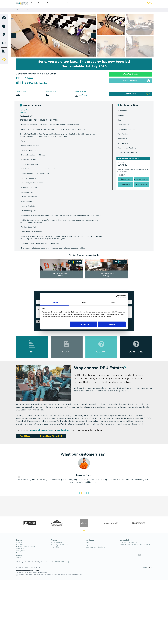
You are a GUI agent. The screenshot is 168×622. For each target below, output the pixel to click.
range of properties (41, 430)
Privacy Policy (20, 550)
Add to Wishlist (130, 94)
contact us (63, 430)
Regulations (89, 545)
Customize (82, 324)
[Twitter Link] (139, 555)
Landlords (57, 2)
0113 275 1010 (59, 562)
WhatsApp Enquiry (130, 74)
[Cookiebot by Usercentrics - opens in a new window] (117, 296)
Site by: (145, 567)
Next (153, 474)
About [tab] (113, 302)
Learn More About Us (50, 436)
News (63, 2)
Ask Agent (82, 95)
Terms (18, 553)
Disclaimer (19, 555)
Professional (41, 2)
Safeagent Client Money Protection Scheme (135, 544)
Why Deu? (19, 544)
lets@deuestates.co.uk (73, 562)
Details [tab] (84, 302)
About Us (19, 542)
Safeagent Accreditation (128, 542)
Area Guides (55, 547)
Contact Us (70, 2)
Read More (25, 436)
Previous (14, 474)
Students (33, 2)
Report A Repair (56, 542)
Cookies (18, 557)
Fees (87, 542)
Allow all (112, 324)
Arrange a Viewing (130, 80)
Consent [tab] (55, 302)
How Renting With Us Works (25, 546)
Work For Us (20, 548)
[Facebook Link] (132, 555)
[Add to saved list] (4, 60)
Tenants (49, 2)
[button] (93, 35)
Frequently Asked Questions (60, 545)
